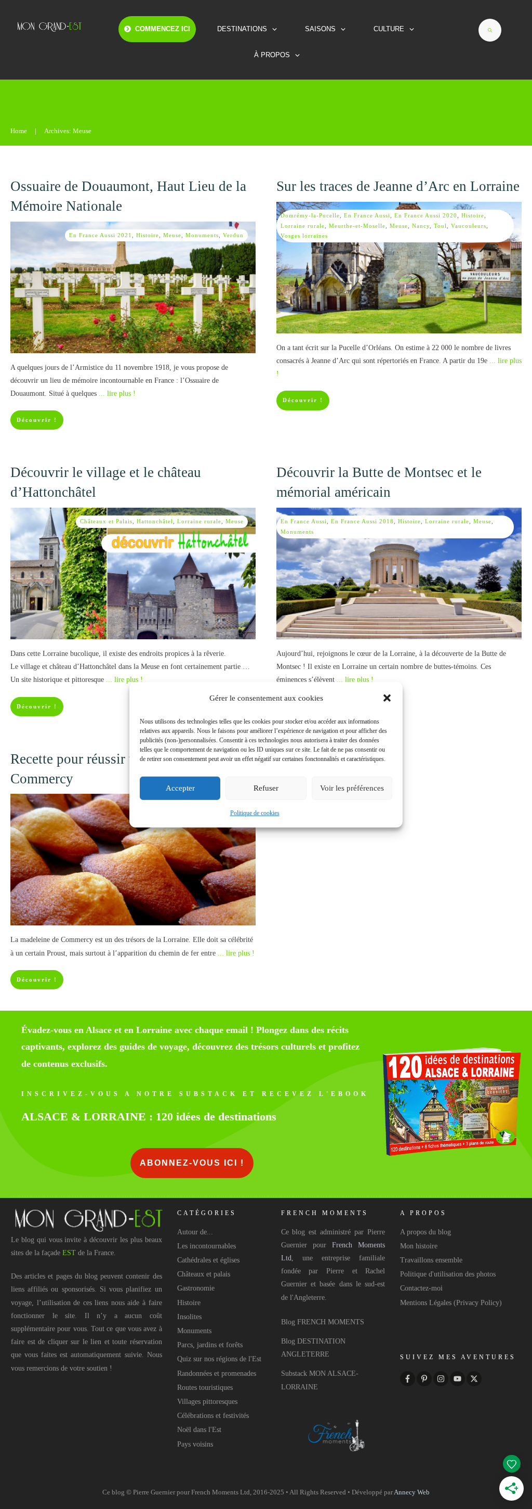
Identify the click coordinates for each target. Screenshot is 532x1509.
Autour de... (195, 1232)
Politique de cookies (255, 813)
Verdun (233, 235)
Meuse (172, 235)
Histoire (147, 235)
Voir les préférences (352, 788)
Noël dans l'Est (199, 1430)
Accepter (180, 788)
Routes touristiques (205, 1387)
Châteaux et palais (203, 1274)
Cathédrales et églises (208, 1260)
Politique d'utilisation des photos (448, 1274)
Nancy (421, 226)
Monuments (202, 235)
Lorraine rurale (303, 226)
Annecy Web (412, 1492)
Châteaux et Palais (106, 521)
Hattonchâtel (155, 521)
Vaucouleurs (468, 226)
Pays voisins (195, 1444)
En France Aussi (367, 215)
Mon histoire (418, 1246)
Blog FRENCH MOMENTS (322, 1322)
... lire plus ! (117, 393)
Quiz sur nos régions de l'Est (219, 1359)
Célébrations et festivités (213, 1416)
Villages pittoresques (207, 1401)
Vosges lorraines (304, 236)
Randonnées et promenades (216, 1373)
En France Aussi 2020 (425, 215)
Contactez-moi (421, 1288)
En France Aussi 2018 (362, 521)
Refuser (266, 788)
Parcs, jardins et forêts (210, 1345)
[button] (387, 698)
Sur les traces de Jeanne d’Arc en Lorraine (398, 186)
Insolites (189, 1317)
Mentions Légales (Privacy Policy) (451, 1303)
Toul (440, 226)
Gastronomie (196, 1288)
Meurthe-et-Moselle (357, 226)
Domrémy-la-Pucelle (310, 215)
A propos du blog (425, 1232)
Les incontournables (206, 1246)
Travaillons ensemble (431, 1260)
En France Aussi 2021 (100, 235)
